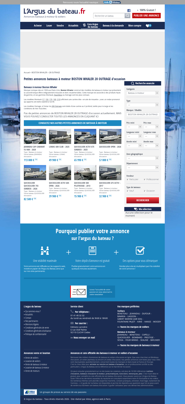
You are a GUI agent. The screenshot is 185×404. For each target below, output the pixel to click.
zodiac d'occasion (114, 359)
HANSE (147, 321)
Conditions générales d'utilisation (38, 330)
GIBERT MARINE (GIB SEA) (129, 319)
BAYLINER (155, 340)
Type (128, 100)
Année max (148, 141)
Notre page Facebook (128, 10)
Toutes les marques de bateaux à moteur (139, 345)
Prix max (147, 122)
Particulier (133, 179)
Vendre (60, 25)
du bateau (92, 26)
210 (58, 99)
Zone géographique (134, 154)
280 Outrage (57, 106)
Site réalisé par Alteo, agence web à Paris (91, 399)
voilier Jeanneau (88, 359)
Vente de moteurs (32, 370)
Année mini (131, 141)
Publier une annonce (146, 15)
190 (54, 99)
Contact (28, 317)
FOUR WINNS (131, 340)
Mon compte (134, 25)
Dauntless (58, 95)
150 (46, 99)
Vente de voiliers (31, 357)
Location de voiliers (32, 361)
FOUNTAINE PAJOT (126, 321)
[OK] (127, 15)
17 (43, 99)
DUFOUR (146, 313)
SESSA (120, 340)
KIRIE (139, 321)
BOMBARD (137, 337)
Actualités (73, 25)
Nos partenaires (31, 321)
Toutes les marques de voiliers (134, 326)
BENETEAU (122, 313)
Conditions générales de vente (37, 327)
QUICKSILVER (123, 337)
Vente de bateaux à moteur (36, 364)
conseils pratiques (123, 381)
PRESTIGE (148, 337)
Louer (49, 25)
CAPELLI (146, 334)
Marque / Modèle (133, 110)
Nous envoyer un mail (84, 337)
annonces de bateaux (98, 357)
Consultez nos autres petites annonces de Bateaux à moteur (73, 123)
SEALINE (144, 340)
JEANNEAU (135, 313)
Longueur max (150, 132)
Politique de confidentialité (35, 334)
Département (132, 163)
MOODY (157, 321)
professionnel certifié (138, 364)
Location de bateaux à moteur (37, 367)
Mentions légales (32, 324)
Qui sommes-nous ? (33, 311)
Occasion (150, 190)
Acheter (38, 25)
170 (50, 99)
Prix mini (130, 122)
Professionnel (152, 179)
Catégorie (130, 89)
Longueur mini (132, 132)
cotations (117, 371)
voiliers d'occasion (117, 357)
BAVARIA (121, 316)
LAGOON (131, 316)
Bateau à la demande (113, 25)
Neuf (131, 190)
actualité (143, 378)
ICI (97, 116)
